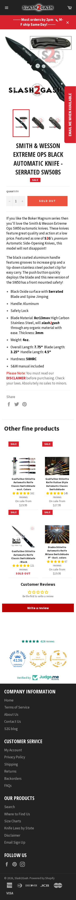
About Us (11, 714)
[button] (21, 493)
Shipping (11, 764)
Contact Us (12, 721)
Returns (10, 771)
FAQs (8, 785)
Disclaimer (12, 835)
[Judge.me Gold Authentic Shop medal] (38, 658)
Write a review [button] (38, 608)
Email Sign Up (14, 842)
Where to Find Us (17, 814)
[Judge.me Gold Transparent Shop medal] (58, 658)
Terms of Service (17, 707)
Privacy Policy (14, 757)
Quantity (12, 191)
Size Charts (12, 821)
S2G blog (11, 728)
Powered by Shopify (42, 878)
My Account (13, 750)
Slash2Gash (21, 878)
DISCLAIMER (16, 378)
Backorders (13, 778)
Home (9, 700)
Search (9, 806)
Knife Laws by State (19, 828)
